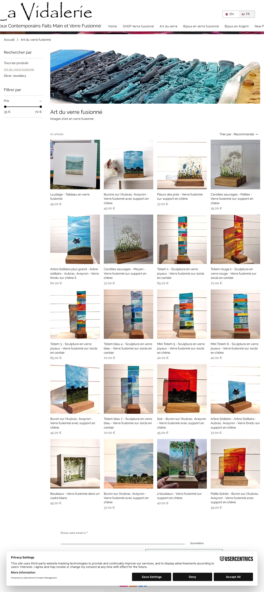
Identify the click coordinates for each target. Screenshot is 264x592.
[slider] (5, 106)
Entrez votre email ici (73, 532)
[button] (213, 14)
